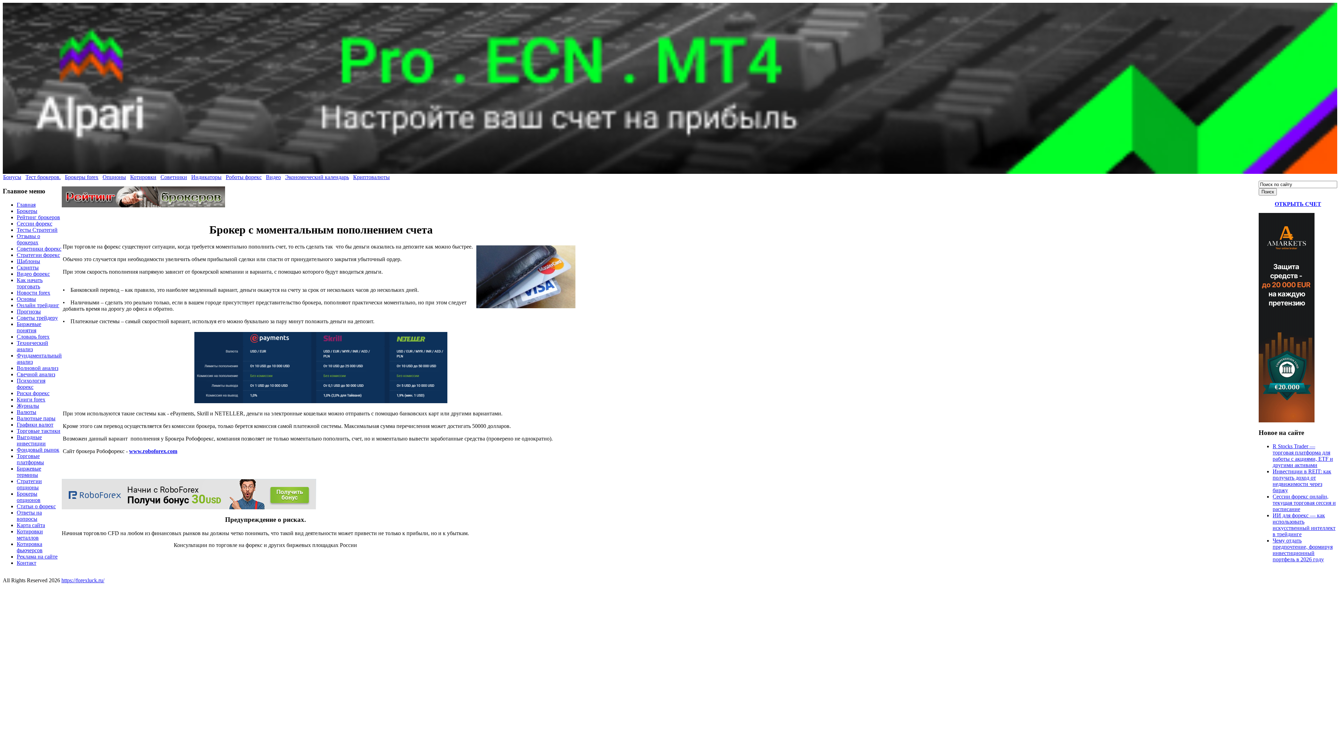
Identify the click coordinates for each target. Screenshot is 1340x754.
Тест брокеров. (43, 177)
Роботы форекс (244, 177)
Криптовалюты (371, 177)
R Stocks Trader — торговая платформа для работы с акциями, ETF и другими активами (1303, 455)
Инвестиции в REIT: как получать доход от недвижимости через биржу (1302, 480)
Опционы (114, 177)
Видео (273, 177)
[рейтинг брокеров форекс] (143, 205)
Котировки (143, 177)
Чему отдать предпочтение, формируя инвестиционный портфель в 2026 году (1303, 550)
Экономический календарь (317, 177)
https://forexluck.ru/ (82, 580)
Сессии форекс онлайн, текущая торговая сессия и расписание (1304, 503)
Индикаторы (206, 177)
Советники (174, 177)
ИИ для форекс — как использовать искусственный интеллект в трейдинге (1304, 524)
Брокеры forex (81, 177)
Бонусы (12, 177)
